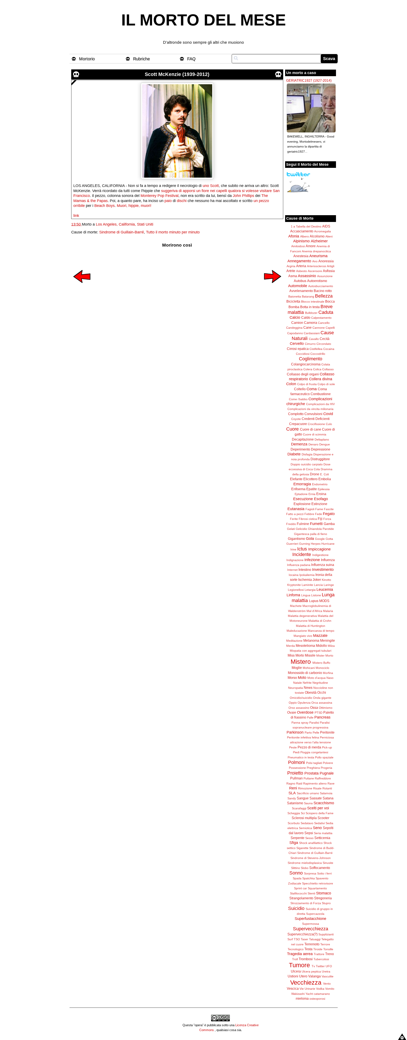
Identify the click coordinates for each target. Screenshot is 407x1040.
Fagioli (309, 509)
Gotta (329, 538)
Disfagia (307, 454)
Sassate (315, 798)
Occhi (321, 692)
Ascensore (315, 271)
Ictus (302, 549)
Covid (328, 414)
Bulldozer (311, 312)
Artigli (330, 266)
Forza (327, 519)
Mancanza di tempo (321, 630)
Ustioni (293, 976)
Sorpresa (310, 873)
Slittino (295, 868)
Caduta (325, 312)
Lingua (305, 595)
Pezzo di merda (309, 747)
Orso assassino (299, 707)
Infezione (312, 560)
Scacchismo (324, 803)
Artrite (290, 271)
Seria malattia (323, 833)
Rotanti (327, 788)
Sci (303, 813)
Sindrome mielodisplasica (305, 863)
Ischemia (305, 579)
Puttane (309, 778)
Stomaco (323, 893)
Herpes (316, 543)
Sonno (296, 873)
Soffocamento (319, 868)
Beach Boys (104, 206)
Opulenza (304, 702)
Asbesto (301, 271)
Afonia (293, 236)
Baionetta (294, 296)
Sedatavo (307, 823)
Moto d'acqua (316, 677)
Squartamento (317, 888)
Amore (311, 246)
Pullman (296, 778)
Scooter (323, 818)
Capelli (330, 327)
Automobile (297, 286)
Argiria (291, 266)
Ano (315, 261)
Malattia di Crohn (319, 620)
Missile (310, 655)
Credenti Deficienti (316, 419)
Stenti (311, 893)
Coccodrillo (317, 353)
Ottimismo (325, 707)
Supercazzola (315, 913)
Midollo (321, 645)
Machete (296, 606)
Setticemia (322, 838)
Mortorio (87, 58)
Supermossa (310, 923)
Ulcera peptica (311, 971)
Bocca (330, 301)
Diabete (294, 454)
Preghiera (313, 767)
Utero (303, 976)
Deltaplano (322, 439)
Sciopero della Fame (319, 813)
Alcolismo (317, 236)
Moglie (297, 667)
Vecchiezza (305, 982)
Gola (310, 538)
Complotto (296, 414)
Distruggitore (320, 459)
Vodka (320, 988)
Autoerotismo (317, 281)
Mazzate (320, 635)
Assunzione (325, 276)
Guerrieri (292, 543)
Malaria (328, 611)
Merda (290, 645)
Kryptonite (294, 585)
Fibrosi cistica (308, 519)
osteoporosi (317, 998)
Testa (308, 949)
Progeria (326, 767)
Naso (329, 677)
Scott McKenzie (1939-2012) (177, 74)
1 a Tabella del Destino (306, 226)
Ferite (294, 519)
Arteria (301, 266)
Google (320, 538)
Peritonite (327, 732)
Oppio (293, 702)
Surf (290, 939)
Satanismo (295, 803)
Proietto (295, 773)
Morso (292, 677)
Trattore (319, 954)
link (76, 215)
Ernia (311, 494)
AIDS (326, 226)
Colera (307, 369)
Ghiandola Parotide (321, 529)
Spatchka (308, 878)
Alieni (329, 236)
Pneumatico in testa (301, 757)
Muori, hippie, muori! (134, 206)
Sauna (308, 803)
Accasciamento (301, 231)
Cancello (324, 322)
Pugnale (327, 773)
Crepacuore (298, 424)
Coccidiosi (302, 353)
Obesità (310, 692)
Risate (317, 788)
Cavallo (314, 339)
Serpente (297, 838)
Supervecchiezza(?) (302, 934)
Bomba (294, 307)
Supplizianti (326, 934)
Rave (331, 783)
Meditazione (294, 640)
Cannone (318, 327)
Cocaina (328, 349)
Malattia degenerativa (302, 616)
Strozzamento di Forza (305, 903)
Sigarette (302, 848)
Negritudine (320, 682)
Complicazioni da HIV (320, 404)
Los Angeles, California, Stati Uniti (124, 224)
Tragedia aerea (300, 954)
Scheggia (293, 813)
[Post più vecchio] (272, 286)
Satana (328, 798)
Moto (302, 677)
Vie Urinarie (307, 988)
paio (168, 201)
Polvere (328, 763)
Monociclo (322, 667)
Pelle (316, 732)
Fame (319, 509)
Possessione (297, 767)
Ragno (290, 783)
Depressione (320, 449)
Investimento (323, 569)
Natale (297, 682)
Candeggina (294, 327)
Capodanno (295, 333)
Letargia (310, 589)
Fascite (329, 509)
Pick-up (327, 747)
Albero (304, 236)
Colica (317, 369)
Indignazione (295, 560)
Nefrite (307, 682)
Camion (297, 322)
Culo (329, 424)
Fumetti (316, 524)
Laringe (329, 585)
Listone (316, 595)
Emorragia (302, 484)
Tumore (299, 965)
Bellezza (324, 296)
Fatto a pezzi (295, 514)
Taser (304, 939)
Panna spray (299, 722)
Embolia (324, 479)
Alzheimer (319, 241)
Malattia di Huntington (310, 625)
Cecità (324, 339)
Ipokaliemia (307, 575)
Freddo (291, 524)
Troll (295, 959)
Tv (313, 966)
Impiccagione (319, 549)
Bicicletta (293, 301)
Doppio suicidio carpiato (307, 464)
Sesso (309, 838)
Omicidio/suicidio (301, 697)
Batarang (308, 296)
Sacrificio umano (308, 793)
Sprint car (300, 888)
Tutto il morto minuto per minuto (173, 232)
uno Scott (211, 186)
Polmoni (296, 762)
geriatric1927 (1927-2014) (309, 80)
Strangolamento (301, 898)
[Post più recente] (81, 286)
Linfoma (293, 595)
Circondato (323, 343)
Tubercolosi (321, 959)
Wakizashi (298, 993)
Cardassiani (312, 333)
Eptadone (301, 494)
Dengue (324, 444)
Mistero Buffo (321, 662)
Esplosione (302, 504)
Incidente (301, 554)
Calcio (295, 317)
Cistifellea (315, 349)
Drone (314, 474)
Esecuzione (303, 499)
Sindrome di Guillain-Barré (121, 232)
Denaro (313, 444)
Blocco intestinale (312, 301)
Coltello (300, 389)
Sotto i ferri (324, 873)
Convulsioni (313, 414)
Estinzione (319, 504)
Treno (329, 954)
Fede (318, 514)
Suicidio (296, 908)
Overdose (305, 712)
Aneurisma (318, 256)
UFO (329, 966)
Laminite (307, 585)
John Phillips (243, 196)
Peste (293, 747)
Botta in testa (310, 307)
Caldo (305, 317)
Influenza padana (298, 565)
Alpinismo (301, 241)
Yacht (309, 993)
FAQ (191, 58)
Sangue (303, 798)
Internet (292, 569)
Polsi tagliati (314, 763)
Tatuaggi (315, 939)
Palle (310, 717)
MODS (324, 601)
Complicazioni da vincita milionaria (310, 409)
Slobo (304, 868)
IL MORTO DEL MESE (203, 20)
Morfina (328, 673)
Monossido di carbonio (305, 673)
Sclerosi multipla (304, 818)
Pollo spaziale (324, 757)
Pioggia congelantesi (314, 752)
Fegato (329, 514)
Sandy (291, 798)
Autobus (300, 281)
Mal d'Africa (314, 611)
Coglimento (310, 358)
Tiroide (317, 949)
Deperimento (300, 449)
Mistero (301, 661)
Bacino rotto (323, 291)
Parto (308, 732)
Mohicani (309, 667)
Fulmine (303, 524)
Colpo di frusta (307, 384)
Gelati (291, 529)
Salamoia (326, 793)
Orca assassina (321, 702)
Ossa (314, 707)
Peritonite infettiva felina (303, 737)
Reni (293, 788)
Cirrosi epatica (298, 349)
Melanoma (311, 640)
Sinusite (328, 863)
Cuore (292, 429)
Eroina (321, 494)
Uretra (326, 971)
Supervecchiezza (310, 928)
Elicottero (310, 479)
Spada (297, 878)
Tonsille (328, 949)
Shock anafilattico (311, 843)
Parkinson (295, 732)
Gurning (304, 543)
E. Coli (324, 474)
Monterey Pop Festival (159, 196)
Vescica (293, 988)
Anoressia (326, 261)
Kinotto (326, 579)
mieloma (302, 998)
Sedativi (319, 823)
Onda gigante (322, 697)
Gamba (329, 524)
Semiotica (305, 828)
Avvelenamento (301, 291)
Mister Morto (324, 655)
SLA (292, 793)
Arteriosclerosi (316, 266)
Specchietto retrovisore (317, 883)
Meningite (327, 640)
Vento (327, 983)
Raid (299, 783)
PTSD (318, 712)
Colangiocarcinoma (306, 364)
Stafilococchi (298, 893)
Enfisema (298, 489)
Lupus (313, 601)
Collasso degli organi (303, 374)
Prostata (311, 773)
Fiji (320, 519)
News (308, 687)
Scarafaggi (299, 808)
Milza (331, 645)
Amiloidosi (298, 246)
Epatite (311, 489)
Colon (291, 384)
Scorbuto (294, 823)
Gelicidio (301, 529)
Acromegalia (322, 231)
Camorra (310, 322)
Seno (317, 828)
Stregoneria (323, 898)
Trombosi (306, 959)
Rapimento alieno (315, 783)
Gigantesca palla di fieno (310, 534)
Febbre (309, 514)
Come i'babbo (298, 399)
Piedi (296, 752)
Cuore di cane (310, 429)
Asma (292, 276)
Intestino (304, 569)
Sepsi (308, 833)
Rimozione (305, 788)
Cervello (297, 343)
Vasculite (327, 976)
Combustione (321, 394)
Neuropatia (295, 687)
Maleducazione (297, 630)
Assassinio (307, 276)
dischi (182, 201)
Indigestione (320, 555)
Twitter (320, 966)
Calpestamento (321, 317)
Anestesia (300, 256)
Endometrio (320, 484)
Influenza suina (322, 565)
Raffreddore (323, 778)
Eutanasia (295, 509)
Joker (317, 579)
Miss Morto (296, 655)
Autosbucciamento (320, 286)
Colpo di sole (326, 384)
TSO (297, 939)
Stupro (326, 903)
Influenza (328, 560)
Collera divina (320, 379)
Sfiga (293, 843)
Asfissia (329, 271)
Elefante (296, 479)
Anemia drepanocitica (316, 251)
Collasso (328, 369)
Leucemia (324, 589)
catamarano (322, 993)
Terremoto (311, 944)
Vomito (329, 988)
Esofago (321, 499)
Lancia (318, 585)
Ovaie (291, 712)
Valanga (314, 976)
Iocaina (293, 575)
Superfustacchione (310, 918)
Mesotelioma (305, 645)
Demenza (299, 444)
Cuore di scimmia (314, 434)
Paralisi (314, 722)
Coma (312, 389)
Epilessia (324, 489)
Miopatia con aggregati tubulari (310, 650)
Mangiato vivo (303, 635)
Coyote (296, 419)
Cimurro (310, 343)
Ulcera (296, 971)
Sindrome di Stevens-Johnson (310, 858)
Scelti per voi (318, 808)
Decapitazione (303, 439)
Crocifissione (316, 424)
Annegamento (299, 261)
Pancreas (322, 717)
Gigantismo (296, 538)
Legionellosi (296, 589)
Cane (307, 327)
